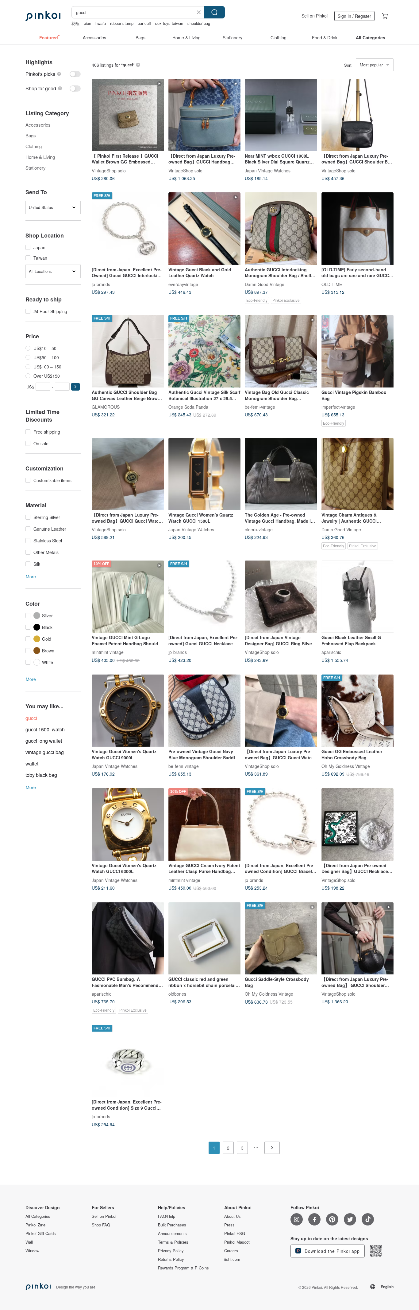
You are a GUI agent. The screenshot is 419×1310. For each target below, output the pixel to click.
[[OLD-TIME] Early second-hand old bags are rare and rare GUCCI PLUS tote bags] (357, 228)
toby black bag (41, 774)
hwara (100, 23)
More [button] (31, 576)
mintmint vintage (108, 652)
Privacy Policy (171, 1251)
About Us (232, 1216)
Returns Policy (171, 1259)
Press (229, 1225)
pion (87, 23)
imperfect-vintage (338, 406)
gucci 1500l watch (45, 729)
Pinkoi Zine (35, 1225)
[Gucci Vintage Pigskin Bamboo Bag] (357, 351)
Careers (231, 1251)
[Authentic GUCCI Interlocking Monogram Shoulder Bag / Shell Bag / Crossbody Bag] (281, 228)
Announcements (172, 1233)
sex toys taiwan (169, 23)
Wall (29, 1242)
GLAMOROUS (106, 406)
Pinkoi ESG (234, 1233)
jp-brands (101, 284)
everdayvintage (183, 284)
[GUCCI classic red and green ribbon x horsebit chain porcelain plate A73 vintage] (204, 938)
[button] (75, 387)
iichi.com (232, 1259)
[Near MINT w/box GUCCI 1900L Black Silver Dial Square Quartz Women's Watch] (281, 115)
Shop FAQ (101, 1225)
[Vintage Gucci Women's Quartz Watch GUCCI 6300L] (128, 824)
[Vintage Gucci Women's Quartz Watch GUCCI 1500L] (204, 474)
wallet (31, 763)
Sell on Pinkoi (315, 16)
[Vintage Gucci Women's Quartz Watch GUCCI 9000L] (128, 711)
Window (32, 1251)
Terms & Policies (173, 1242)
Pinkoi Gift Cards (40, 1233)
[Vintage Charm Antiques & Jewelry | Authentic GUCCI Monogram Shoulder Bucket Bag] (357, 474)
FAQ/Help (166, 1216)
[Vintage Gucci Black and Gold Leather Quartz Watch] (204, 228)
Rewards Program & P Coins (183, 1268)
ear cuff (144, 23)
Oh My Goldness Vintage (345, 766)
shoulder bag (198, 23)
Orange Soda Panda (188, 406)
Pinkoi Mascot (237, 1242)
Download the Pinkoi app (331, 1251)
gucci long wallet (43, 740)
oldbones (177, 994)
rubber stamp (121, 23)
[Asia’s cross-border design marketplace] (42, 16)
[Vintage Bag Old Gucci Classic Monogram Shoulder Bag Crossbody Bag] (281, 351)
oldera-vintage (259, 529)
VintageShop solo (109, 170)
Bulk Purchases (172, 1225)
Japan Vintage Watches (267, 170)
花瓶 (75, 23)
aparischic (331, 652)
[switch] (53, 73)
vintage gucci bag (44, 752)
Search (214, 12)
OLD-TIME (331, 284)
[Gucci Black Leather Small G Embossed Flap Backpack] (357, 597)
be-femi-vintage (260, 406)
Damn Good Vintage (264, 284)
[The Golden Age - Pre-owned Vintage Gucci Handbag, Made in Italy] (281, 474)
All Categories (37, 1216)
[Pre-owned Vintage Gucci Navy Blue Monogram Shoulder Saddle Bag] (204, 711)
